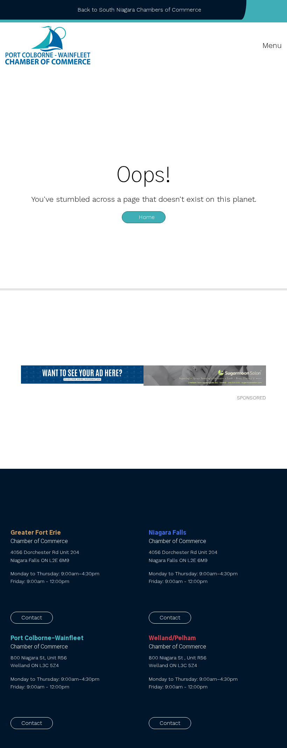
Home (146, 217)
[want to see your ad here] (82, 374)
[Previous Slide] (11, 379)
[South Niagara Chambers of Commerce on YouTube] (185, 597)
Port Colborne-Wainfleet (47, 638)
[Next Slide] (277, 379)
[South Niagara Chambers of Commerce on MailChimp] (279, 10)
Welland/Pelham (172, 638)
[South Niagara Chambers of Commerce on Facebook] (257, 10)
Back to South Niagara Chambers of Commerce (139, 9)
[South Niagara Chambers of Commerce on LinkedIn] (174, 597)
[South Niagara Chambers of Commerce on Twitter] (268, 10)
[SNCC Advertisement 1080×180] (205, 375)
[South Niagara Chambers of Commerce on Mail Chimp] (197, 597)
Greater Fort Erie (35, 533)
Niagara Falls (167, 533)
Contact (31, 617)
